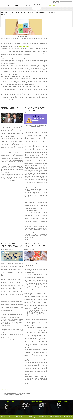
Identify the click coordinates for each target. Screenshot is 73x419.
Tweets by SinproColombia (53, 12)
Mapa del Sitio (3, 416)
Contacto (62, 5)
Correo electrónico (9, 17)
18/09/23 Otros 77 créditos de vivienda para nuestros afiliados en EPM (15, 391)
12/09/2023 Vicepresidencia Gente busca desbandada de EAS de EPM (15, 392)
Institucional (17, 5)
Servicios (27, 5)
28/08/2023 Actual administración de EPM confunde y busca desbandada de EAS (17, 393)
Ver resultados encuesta (24, 46)
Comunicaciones (51, 5)
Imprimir (3, 17)
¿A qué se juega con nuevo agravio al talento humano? (12, 394)
